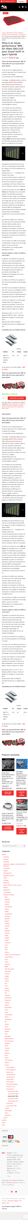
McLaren (7, 964)
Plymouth (8, 1000)
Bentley (7, 916)
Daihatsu (7, 930)
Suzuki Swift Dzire (13, 1094)
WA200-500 (12, 82)
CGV (8, 1203)
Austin (7, 962)
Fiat (6, 983)
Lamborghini (8, 1014)
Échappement (7, 873)
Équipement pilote (8, 875)
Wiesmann (8, 1115)
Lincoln (7, 952)
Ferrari (7, 981)
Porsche (7, 1048)
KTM (6, 950)
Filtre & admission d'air (14, 404)
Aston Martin (9, 957)
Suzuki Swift (14, 34)
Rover (6, 1046)
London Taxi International (13, 954)
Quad (3, 1122)
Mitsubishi (8, 1036)
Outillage (6, 862)
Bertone (7, 918)
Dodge (7, 976)
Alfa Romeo (8, 906)
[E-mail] (16, 1192)
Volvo (6, 1113)
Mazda (7, 1031)
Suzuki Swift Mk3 (13, 1098)
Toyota (7, 1108)
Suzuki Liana (10, 1082)
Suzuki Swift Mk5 (13, 1091)
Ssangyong (8, 1019)
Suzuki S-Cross (10, 1086)
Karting (4, 1120)
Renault (7, 1053)
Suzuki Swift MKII (11, 1106)
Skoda (7, 1017)
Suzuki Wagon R (11, 1070)
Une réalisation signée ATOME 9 (11, 1206)
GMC (6, 897)
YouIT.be (4, 1208)
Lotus (6, 1026)
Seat (6, 1055)
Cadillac (7, 923)
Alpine (7, 911)
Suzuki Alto (9, 1072)
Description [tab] (6, 414)
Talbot (7, 1050)
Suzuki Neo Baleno (12, 1084)
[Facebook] (12, 1192)
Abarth (7, 904)
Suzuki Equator (10, 1074)
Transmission (7, 892)
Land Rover (8, 998)
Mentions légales (13, 1201)
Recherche (24, 846)
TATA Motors (9, 1060)
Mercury (7, 990)
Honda (7, 988)
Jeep (6, 947)
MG (6, 993)
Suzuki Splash (10, 1077)
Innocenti (7, 942)
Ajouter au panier (17, 398)
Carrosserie (6, 868)
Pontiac (7, 1002)
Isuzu (6, 945)
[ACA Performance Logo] (4, 7)
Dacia (6, 928)
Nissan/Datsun (9, 1038)
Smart (6, 1058)
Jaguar (7, 978)
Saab (6, 1010)
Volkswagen (8, 1110)
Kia (6, 1022)
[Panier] (22, 7)
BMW (6, 966)
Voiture (15, 33)
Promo (5, 1118)
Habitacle (6, 883)
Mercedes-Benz (9, 969)
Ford (6, 986)
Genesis (7, 938)
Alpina (7, 909)
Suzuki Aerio (10, 1079)
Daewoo (7, 899)
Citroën (7, 974)
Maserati (7, 1029)
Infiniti (7, 940)
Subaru (7, 1062)
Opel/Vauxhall (9, 1041)
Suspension (6, 890)
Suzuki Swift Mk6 (13, 1096)
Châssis (5, 871)
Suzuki (8, 34)
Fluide (5, 878)
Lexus (6, 1012)
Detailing (6, 857)
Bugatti (7, 921)
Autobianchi (8, 914)
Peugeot (7, 1043)
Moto (3, 1125)
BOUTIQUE (9, 33)
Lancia (7, 1024)
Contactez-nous (10, 1182)
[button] (19, 7)
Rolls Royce (8, 1007)
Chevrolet (8, 971)
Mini (6, 1034)
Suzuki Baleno (10, 1067)
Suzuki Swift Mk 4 (13, 1101)
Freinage (5, 880)
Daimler (7, 933)
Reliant (7, 1005)
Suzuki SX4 (9, 1103)
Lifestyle (5, 859)
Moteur (4, 407)
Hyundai (7, 995)
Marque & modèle (18, 405)
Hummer (7, 902)
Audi (6, 959)
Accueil (4, 33)
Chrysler (7, 926)
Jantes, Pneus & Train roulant (12, 885)
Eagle (6, 935)
